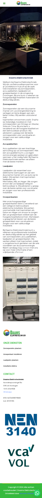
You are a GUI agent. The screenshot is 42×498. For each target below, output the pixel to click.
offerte (18, 252)
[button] (4, 3)
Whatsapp (7, 392)
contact (26, 248)
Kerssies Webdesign (28, 493)
